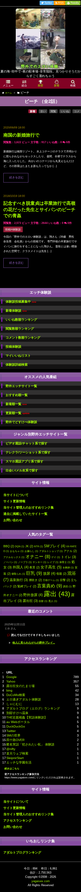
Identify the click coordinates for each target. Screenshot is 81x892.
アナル (70, 551)
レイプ (52, 562)
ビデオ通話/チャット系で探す (26, 443)
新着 (32, 111)
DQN (19, 546)
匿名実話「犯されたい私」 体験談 (30, 744)
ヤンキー (39, 562)
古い (43, 111)
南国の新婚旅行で (21, 135)
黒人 (52, 601)
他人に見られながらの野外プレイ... (33, 642)
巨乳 (34, 573)
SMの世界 (13, 735)
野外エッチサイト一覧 (21, 385)
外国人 (21, 567)
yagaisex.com (41, 881)
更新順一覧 (18, 413)
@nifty (10, 749)
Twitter (11, 731)
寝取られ (18, 573)
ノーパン (10, 562)
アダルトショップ (51, 551)
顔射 (43, 601)
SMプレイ (54, 546)
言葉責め (49, 585)
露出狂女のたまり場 (20, 686)
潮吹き (35, 580)
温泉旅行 (18, 580)
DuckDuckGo (15, 726)
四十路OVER (15, 740)
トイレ (68, 557)
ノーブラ (25, 562)
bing (9, 690)
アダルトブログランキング (22, 852)
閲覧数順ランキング (20, 328)
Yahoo (10, 681)
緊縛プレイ (26, 586)
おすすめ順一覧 (17, 394)
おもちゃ (17, 551)
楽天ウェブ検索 (17, 753)
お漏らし (31, 551)
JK (29, 546)
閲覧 (53, 111)
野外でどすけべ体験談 (21, 421)
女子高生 (51, 567)
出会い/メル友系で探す (22, 470)
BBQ (8, 546)
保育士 (65, 562)
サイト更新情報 (14, 501)
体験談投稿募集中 (21, 301)
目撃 (65, 580)
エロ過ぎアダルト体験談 (23, 699)
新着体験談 (16, 310)
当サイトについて (16, 495)
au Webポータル (18, 722)
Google (11, 677)
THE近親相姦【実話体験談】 (26, 717)
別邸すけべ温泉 (17, 713)
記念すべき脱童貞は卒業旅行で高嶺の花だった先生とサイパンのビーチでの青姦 (39, 209)
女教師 (68, 567)
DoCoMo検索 (15, 695)
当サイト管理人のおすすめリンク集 (28, 507)
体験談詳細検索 (17, 364)
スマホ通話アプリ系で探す (24, 461)
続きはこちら (11, 768)
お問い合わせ (12, 520)
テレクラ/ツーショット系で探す (28, 452)
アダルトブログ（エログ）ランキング (33, 708)
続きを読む (16, 177)
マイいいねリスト (18, 355)
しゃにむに (14, 704)
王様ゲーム (51, 580)
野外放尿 (33, 595)
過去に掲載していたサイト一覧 (25, 514)
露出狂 (30, 601)
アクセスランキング (17, 820)
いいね (65, 111)
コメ (76, 111)
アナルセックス (14, 557)
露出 (57, 593)
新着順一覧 (16, 404)
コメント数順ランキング (23, 337)
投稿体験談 (13, 346)
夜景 (34, 567)
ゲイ (55, 557)
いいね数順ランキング (21, 319)
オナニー (37, 556)
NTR (38, 546)
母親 (61, 573)
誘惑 (67, 586)
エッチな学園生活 (19, 762)
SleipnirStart (15, 758)
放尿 (49, 573)
